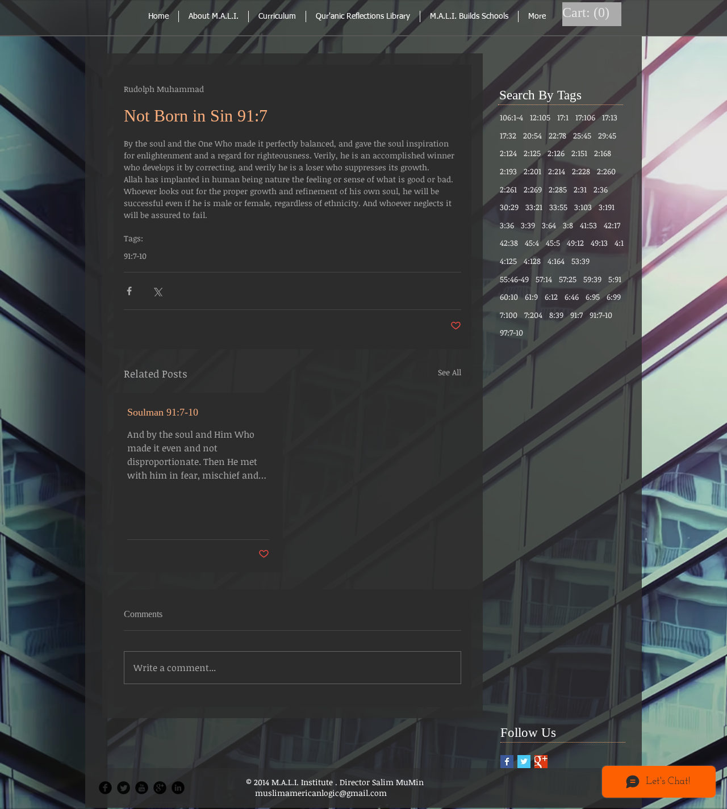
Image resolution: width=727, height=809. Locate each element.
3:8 (568, 225)
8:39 (556, 314)
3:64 (549, 225)
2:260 (606, 171)
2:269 (533, 189)
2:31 (580, 189)
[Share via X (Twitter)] (157, 291)
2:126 (556, 153)
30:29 (509, 207)
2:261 (508, 189)
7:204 (533, 314)
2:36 (601, 189)
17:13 (609, 117)
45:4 (532, 242)
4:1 (619, 242)
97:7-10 (511, 332)
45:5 (553, 242)
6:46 (572, 296)
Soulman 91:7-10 (162, 412)
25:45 (582, 135)
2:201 (532, 171)
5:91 (614, 279)
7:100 (508, 314)
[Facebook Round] (105, 787)
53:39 (580, 260)
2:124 (508, 153)
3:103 (583, 207)
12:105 (540, 117)
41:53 (588, 225)
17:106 (585, 117)
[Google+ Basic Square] (541, 761)
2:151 (579, 153)
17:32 (508, 135)
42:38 (509, 242)
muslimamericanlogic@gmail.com (321, 792)
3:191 (607, 207)
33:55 (558, 207)
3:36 (507, 225)
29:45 (607, 135)
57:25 (567, 279)
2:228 (581, 171)
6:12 (551, 296)
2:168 (602, 153)
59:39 (592, 279)
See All (449, 372)
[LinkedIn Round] (178, 787)
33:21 (533, 207)
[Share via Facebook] (129, 291)
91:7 (576, 314)
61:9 (531, 296)
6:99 (614, 296)
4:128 (532, 260)
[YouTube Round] (141, 787)
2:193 (508, 171)
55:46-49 (514, 279)
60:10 (509, 296)
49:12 (575, 242)
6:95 (593, 296)
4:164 (556, 260)
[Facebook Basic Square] (506, 761)
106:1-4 (511, 117)
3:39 (528, 225)
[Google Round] (159, 787)
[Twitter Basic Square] (523, 761)
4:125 (508, 260)
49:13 (599, 242)
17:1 (563, 117)
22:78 (557, 135)
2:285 (558, 189)
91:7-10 (135, 256)
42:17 (612, 225)
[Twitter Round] (123, 787)
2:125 (532, 153)
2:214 (556, 171)
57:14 (544, 279)
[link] (587, 12)
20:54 (532, 135)
